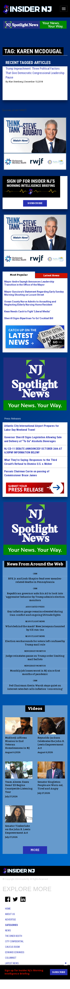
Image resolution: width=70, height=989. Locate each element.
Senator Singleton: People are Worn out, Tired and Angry (50, 785)
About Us (10, 914)
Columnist (10, 957)
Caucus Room (12, 947)
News (8, 930)
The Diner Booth (13, 936)
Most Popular (19, 274)
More (35, 850)
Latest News (51, 275)
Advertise (10, 919)
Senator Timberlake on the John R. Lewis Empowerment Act (17, 829)
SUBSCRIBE (35, 203)
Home (8, 908)
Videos (35, 708)
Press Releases (12, 418)
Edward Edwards (14, 952)
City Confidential (14, 941)
